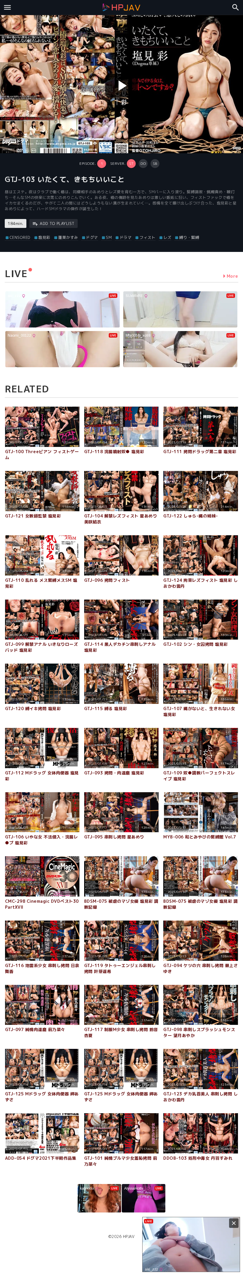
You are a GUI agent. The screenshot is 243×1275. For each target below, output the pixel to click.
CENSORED (20, 237)
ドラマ (126, 237)
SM (109, 237)
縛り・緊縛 (189, 237)
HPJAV (129, 1236)
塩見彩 (44, 237)
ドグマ (92, 237)
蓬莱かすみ (68, 237)
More (232, 276)
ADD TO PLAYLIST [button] (57, 223)
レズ (167, 237)
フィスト (148, 237)
